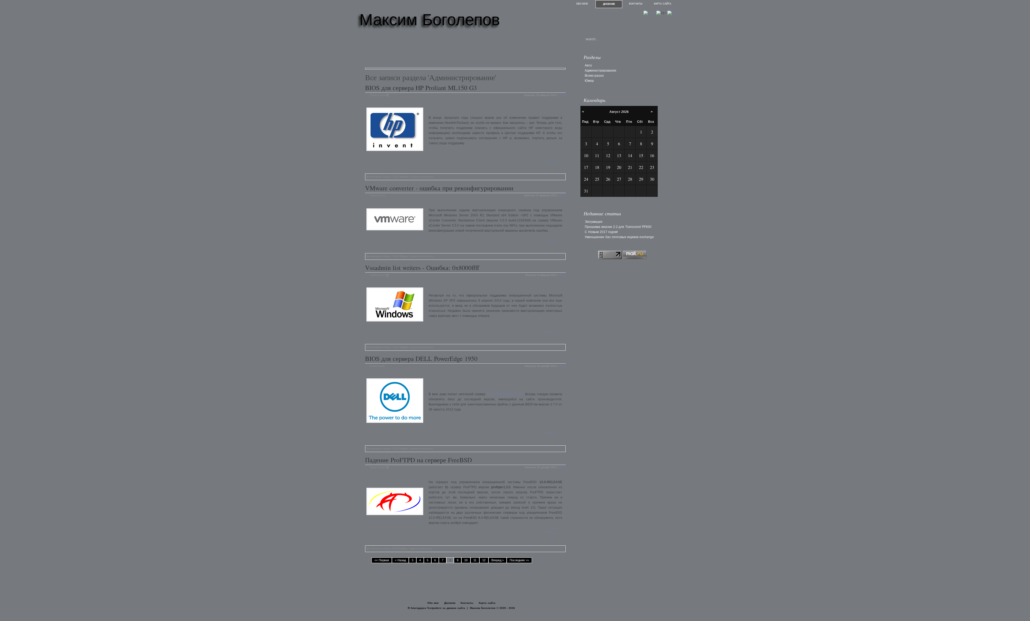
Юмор (589, 81)
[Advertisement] (462, 50)
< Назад (400, 560)
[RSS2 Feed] (671, 13)
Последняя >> (519, 560)
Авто (588, 65)
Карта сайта (662, 3)
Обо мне (582, 3)
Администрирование (421, 176)
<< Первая (381, 560)
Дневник (609, 4)
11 (474, 560)
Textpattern (434, 608)
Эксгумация (593, 222)
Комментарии (377, 95)
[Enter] (649, 13)
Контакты (635, 3)
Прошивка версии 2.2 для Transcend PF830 (618, 227)
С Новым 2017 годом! (601, 232)
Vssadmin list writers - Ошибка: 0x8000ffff (422, 267)
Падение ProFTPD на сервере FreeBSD (418, 460)
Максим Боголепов (429, 20)
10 (466, 560)
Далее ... (554, 160)
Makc (563, 95)
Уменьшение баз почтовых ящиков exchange (619, 237)
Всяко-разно (594, 75)
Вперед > (497, 560)
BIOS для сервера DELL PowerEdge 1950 (421, 358)
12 (483, 560)
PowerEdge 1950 (505, 394)
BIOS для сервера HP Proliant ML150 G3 (421, 87)
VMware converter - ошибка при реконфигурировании (439, 188)
